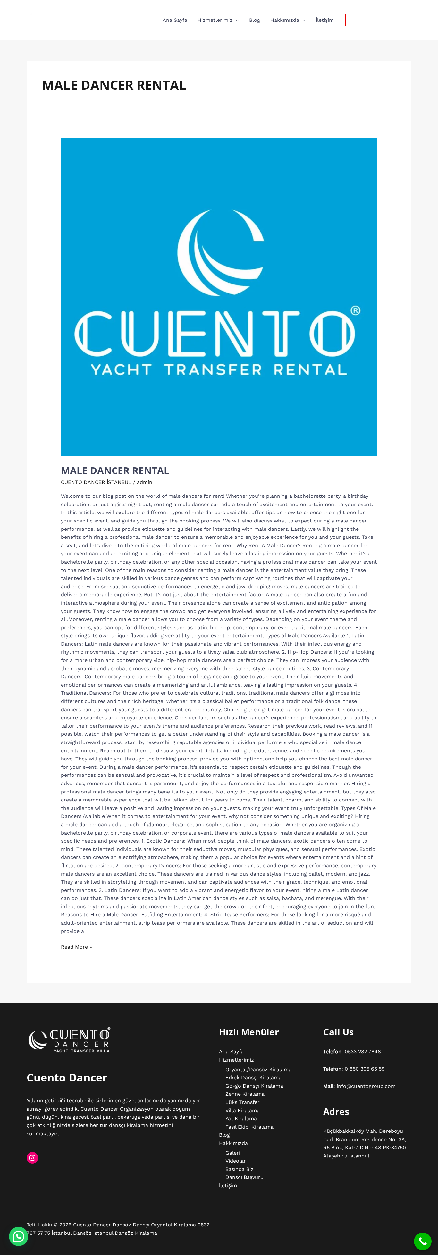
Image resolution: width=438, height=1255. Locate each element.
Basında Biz (239, 1169)
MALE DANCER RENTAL (115, 470)
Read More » (76, 946)
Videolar (235, 1161)
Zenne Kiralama (245, 1094)
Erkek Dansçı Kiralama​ (253, 1077)
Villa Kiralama (242, 1110)
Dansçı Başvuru (244, 1177)
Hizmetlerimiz (215, 20)
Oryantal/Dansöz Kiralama (258, 1069)
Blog (254, 20)
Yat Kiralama (241, 1118)
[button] (378, 20)
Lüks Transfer (242, 1102)
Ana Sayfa (175, 20)
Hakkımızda (284, 20)
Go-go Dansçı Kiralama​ (254, 1086)
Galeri (232, 1153)
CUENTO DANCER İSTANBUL (96, 482)
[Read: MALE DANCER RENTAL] (219, 297)
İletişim (325, 20)
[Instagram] (32, 1158)
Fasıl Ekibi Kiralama (249, 1127)
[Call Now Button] (423, 1241)
